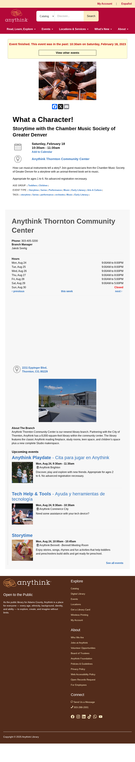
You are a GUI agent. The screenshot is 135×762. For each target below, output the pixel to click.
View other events (67, 52)
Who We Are (77, 637)
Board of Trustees (80, 653)
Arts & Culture (94, 190)
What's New (101, 29)
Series (43, 190)
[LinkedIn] (84, 717)
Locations (76, 604)
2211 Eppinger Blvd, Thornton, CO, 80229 (35, 369)
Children (43, 185)
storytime (25, 194)
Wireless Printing (79, 615)
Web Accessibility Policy (83, 674)
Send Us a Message (84, 702)
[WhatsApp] (95, 717)
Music (67, 190)
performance (46, 194)
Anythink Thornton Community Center (60, 159)
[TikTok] (89, 717)
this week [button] (67, 291)
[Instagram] (78, 717)
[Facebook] (72, 717)
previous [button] (18, 291)
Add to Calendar (42, 151)
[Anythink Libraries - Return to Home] (16, 16)
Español (126, 3)
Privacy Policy (78, 669)
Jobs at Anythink (79, 642)
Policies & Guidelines (82, 663)
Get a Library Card (80, 609)
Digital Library (78, 593)
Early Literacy (78, 190)
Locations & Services (72, 29)
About (122, 29)
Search (91, 16)
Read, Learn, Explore (20, 29)
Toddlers (32, 185)
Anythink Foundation (81, 658)
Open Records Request (83, 679)
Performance (55, 190)
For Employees (79, 685)
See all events (114, 563)
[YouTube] (100, 717)
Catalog (75, 588)
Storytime (34, 190)
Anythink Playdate (60, 457)
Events (46, 29)
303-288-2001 (81, 707)
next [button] (118, 291)
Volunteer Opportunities (83, 648)
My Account (104, 3)
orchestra (60, 194)
